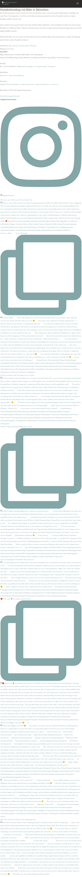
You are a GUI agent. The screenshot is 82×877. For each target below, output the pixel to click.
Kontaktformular (41, 66)
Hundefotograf (24, 46)
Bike (10, 46)
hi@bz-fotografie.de (28, 66)
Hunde (15, 46)
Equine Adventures (27, 84)
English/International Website (10, 84)
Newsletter (52, 66)
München (33, 46)
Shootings (10, 49)
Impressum (4, 75)
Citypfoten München (42, 84)
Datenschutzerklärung (16, 75)
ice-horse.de (54, 84)
